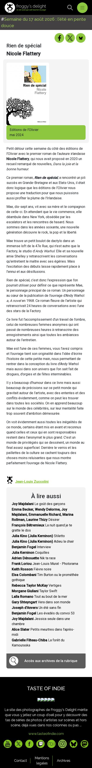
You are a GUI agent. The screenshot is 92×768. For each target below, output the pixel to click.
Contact (20, 761)
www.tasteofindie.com (46, 734)
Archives (63, 761)
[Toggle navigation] (82, 7)
